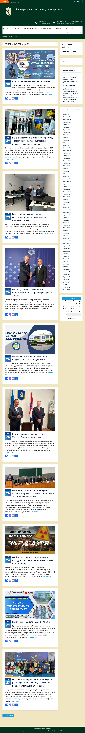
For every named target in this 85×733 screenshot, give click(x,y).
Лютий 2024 (66, 140)
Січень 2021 (66, 235)
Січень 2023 (66, 173)
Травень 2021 (66, 225)
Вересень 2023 (67, 153)
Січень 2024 (66, 142)
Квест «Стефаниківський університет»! (31, 81)
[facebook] (81, 2)
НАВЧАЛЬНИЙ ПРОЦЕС (30, 28)
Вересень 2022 (67, 184)
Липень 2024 (66, 127)
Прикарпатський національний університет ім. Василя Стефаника (40, 731)
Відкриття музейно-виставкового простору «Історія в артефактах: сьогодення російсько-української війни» (32, 141)
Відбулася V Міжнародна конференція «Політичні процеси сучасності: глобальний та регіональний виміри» (33, 493)
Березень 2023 (67, 168)
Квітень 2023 (66, 166)
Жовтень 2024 (67, 119)
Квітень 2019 (66, 274)
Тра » (73, 318)
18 (71, 309)
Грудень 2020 (66, 238)
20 (76, 309)
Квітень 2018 (66, 290)
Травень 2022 (66, 194)
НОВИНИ (17, 28)
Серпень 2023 (67, 155)
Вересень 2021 (67, 215)
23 (66, 311)
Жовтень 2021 (67, 212)
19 (74, 309)
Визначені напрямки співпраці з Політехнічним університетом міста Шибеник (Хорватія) (29, 217)
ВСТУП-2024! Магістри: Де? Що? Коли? (31, 622)
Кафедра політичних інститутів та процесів (39, 9)
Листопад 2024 (67, 117)
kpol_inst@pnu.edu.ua (44, 23)
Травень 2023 (66, 163)
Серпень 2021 (67, 217)
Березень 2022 (67, 199)
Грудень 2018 (66, 282)
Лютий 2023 (66, 171)
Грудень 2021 (66, 207)
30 (66, 314)
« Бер (69, 318)
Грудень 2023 (66, 145)
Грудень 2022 (66, 176)
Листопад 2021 (67, 210)
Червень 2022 (67, 191)
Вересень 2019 (67, 266)
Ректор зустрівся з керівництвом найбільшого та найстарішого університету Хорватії (33, 292)
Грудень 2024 (66, 114)
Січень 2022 (66, 204)
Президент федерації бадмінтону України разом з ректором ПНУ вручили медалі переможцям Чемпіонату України (32, 682)
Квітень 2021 (66, 228)
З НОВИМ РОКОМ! (14, 0)
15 (63, 309)
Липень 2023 (66, 158)
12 (74, 306)
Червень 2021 (67, 222)
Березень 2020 (67, 253)
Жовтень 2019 (67, 264)
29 (63, 314)
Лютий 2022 (66, 202)
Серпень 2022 (67, 186)
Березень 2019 (67, 277)
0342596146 (43, 22)
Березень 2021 (67, 230)
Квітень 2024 (66, 135)
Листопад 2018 (67, 284)
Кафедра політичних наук (69, 51)
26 (74, 311)
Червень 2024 (67, 129)
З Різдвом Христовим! (69, 85)
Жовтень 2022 (67, 181)
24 (68, 311)
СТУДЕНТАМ (58, 28)
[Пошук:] (74, 32)
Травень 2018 (66, 287)
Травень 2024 (66, 132)
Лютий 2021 (66, 233)
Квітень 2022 (66, 197)
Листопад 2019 (67, 261)
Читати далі (49, 94)
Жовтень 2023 (67, 150)
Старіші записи (8, 715)
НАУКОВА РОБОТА (46, 28)
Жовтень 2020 (67, 243)
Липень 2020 (66, 248)
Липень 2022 (66, 189)
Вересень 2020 (67, 246)
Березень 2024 (67, 137)
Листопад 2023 (67, 148)
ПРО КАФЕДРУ (7, 28)
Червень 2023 (67, 160)
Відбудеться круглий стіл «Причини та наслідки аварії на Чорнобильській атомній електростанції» (33, 560)
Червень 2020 (67, 251)
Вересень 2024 (67, 122)
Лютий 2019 (66, 279)
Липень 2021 (66, 220)
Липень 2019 (66, 269)
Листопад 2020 (67, 241)
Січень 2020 (66, 259)
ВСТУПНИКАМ (69, 28)
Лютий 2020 (66, 256)
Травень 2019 (66, 271)
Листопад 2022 (67, 179)
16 (66, 309)
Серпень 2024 (67, 124)
